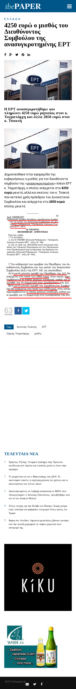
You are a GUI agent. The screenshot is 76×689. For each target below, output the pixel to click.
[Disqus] (38, 398)
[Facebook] (18, 311)
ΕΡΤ (44, 327)
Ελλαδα (12, 19)
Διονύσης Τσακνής (27, 327)
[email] (27, 684)
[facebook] (41, 684)
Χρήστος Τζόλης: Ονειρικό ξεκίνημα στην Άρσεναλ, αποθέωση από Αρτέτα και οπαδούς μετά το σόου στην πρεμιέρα (37, 466)
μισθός (38, 333)
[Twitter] (26, 311)
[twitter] (34, 684)
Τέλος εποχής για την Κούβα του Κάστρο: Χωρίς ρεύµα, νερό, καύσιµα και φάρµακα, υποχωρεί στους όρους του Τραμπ (38, 509)
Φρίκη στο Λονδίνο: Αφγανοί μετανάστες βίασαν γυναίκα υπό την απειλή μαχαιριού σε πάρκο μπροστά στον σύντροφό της (39, 524)
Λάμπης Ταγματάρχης (17, 333)
